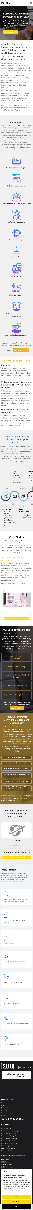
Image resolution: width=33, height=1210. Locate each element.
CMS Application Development (16, 335)
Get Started (9, 32)
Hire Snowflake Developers (9, 1138)
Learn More (15, 708)
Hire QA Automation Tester (9, 1143)
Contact (3, 1115)
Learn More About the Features (13, 583)
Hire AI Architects (6, 1128)
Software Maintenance (16, 222)
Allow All (16, 1196)
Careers (3, 1113)
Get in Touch (19, 350)
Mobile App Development (16, 240)
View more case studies (13, 619)
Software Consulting (16, 295)
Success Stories (6, 1108)
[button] (10, 845)
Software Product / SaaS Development (16, 204)
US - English (22, 1067)
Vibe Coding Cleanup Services (10, 1146)
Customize (15, 1201)
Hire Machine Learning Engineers (11, 1131)
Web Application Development (16, 168)
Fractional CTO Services (8, 1151)
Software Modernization (16, 186)
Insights (3, 1105)
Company (4, 1103)
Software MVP (16, 276)
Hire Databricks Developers (9, 1141)
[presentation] (3, 613)
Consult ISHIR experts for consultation (14, 857)
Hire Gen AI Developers (8, 1133)
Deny (16, 1206)
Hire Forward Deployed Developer (11, 1136)
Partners (4, 1110)
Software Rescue (16, 257)
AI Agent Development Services (11, 1148)
